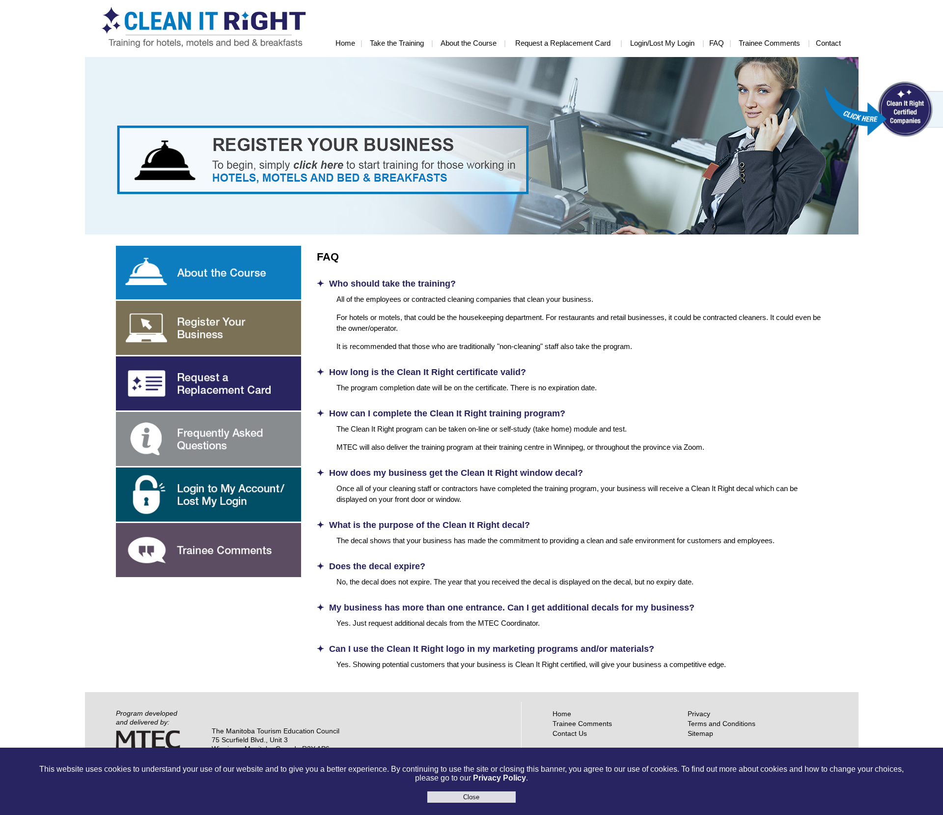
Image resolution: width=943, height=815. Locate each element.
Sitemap (700, 733)
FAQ (716, 43)
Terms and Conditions (721, 724)
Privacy (699, 714)
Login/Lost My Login (662, 43)
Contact (828, 43)
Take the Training (397, 43)
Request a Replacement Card (562, 43)
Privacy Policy (499, 778)
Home (345, 43)
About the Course (469, 43)
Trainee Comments (769, 43)
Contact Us (570, 733)
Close (471, 797)
